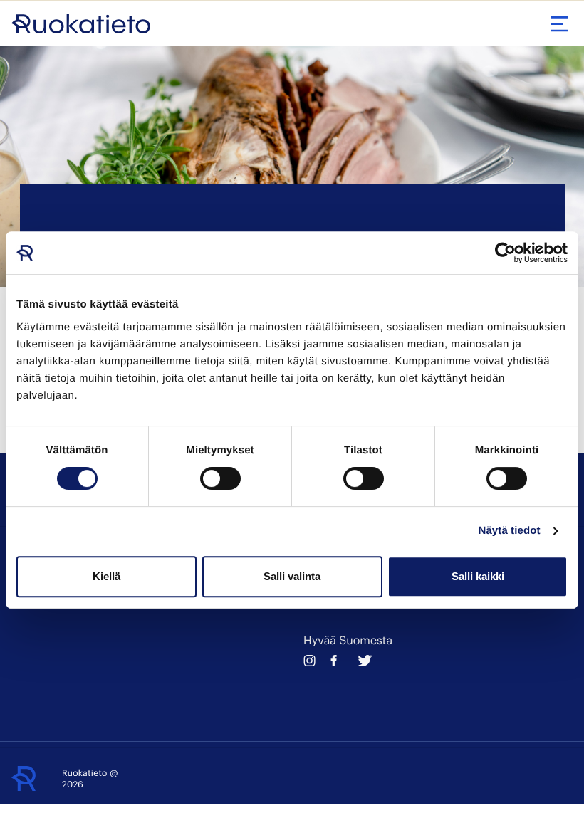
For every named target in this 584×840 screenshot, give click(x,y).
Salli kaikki (478, 576)
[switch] (220, 478)
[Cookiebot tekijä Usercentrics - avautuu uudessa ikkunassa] (505, 252)
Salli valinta (292, 576)
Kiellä (106, 576)
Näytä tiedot (510, 531)
